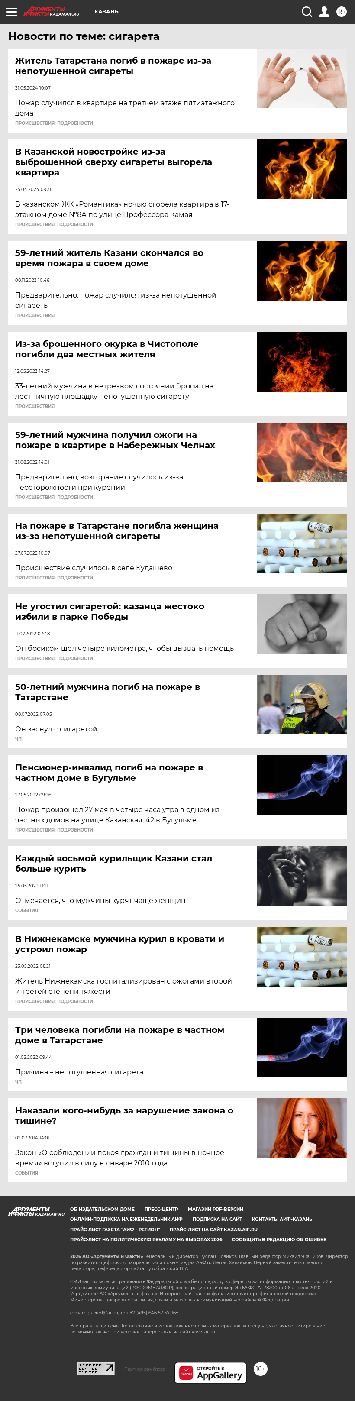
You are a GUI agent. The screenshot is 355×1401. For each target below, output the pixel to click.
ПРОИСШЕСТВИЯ (35, 316)
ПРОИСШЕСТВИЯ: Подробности (54, 123)
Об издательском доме (102, 1209)
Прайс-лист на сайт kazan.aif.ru (214, 1230)
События (26, 911)
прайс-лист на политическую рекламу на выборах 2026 (146, 1239)
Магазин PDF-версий (215, 1209)
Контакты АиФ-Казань (282, 1219)
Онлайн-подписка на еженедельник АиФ (126, 1219)
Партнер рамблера (144, 1369)
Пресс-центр (161, 1209)
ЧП (18, 739)
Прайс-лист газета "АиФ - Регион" (115, 1230)
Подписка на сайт (217, 1219)
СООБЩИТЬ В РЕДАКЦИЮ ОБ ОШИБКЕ (279, 1239)
